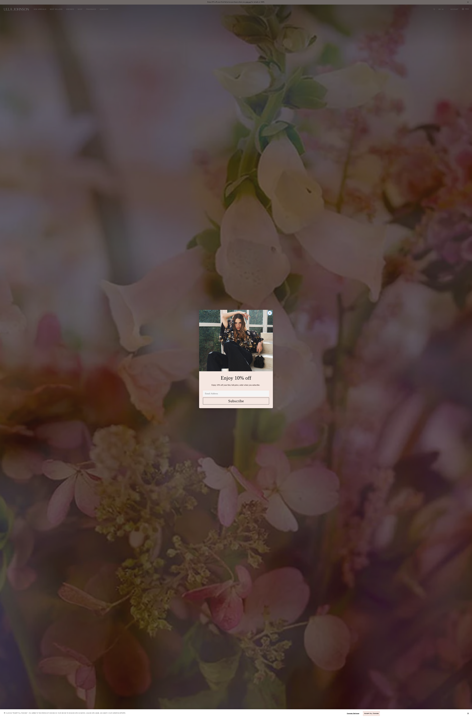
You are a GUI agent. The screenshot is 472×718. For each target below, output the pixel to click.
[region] (236, 713)
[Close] (468, 713)
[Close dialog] (270, 313)
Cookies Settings (353, 713)
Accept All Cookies (371, 713)
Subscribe (236, 401)
